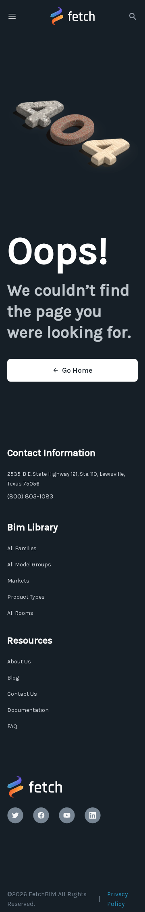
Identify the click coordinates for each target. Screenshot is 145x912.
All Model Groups (29, 564)
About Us (19, 661)
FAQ (12, 726)
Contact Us (22, 693)
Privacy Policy (117, 899)
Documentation (28, 710)
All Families (22, 548)
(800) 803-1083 (30, 496)
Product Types (26, 596)
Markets (18, 580)
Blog (13, 677)
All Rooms (20, 613)
